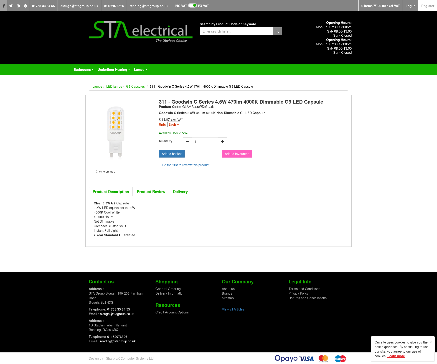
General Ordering (168, 288)
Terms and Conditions (304, 288)
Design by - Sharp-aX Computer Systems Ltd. (122, 358)
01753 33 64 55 (43, 5)
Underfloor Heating (115, 70)
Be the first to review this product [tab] (185, 165)
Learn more (396, 356)
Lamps (141, 70)
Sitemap (228, 297)
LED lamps (114, 86)
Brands (227, 293)
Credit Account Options (172, 312)
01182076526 (114, 5)
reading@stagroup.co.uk (149, 5)
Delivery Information (169, 293)
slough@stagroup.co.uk (79, 5)
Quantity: (166, 141)
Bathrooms (84, 70)
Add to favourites (237, 153)
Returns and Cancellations (308, 297)
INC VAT (181, 5)
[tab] (111, 191)
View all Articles (233, 309)
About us (228, 288)
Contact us (101, 281)
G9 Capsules (135, 86)
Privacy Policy (298, 293)
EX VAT (203, 5)
